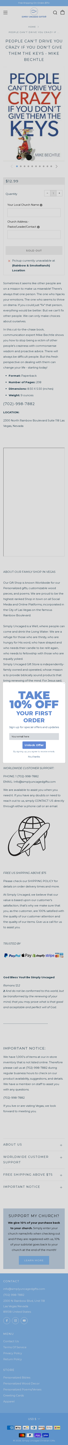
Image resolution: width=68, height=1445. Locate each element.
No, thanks (34, 756)
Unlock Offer (34, 745)
